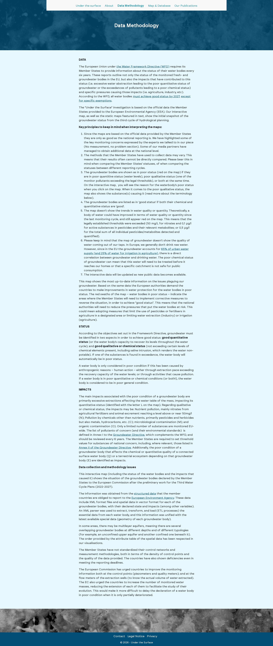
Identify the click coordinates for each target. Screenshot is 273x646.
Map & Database (159, 5)
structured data (145, 493)
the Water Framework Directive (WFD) (142, 66)
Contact (119, 636)
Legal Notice (135, 636)
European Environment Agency (152, 498)
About (109, 5)
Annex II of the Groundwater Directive (105, 447)
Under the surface (88, 5)
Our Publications (185, 5)
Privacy (152, 636)
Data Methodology (130, 5)
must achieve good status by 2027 (156, 96)
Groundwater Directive (128, 435)
